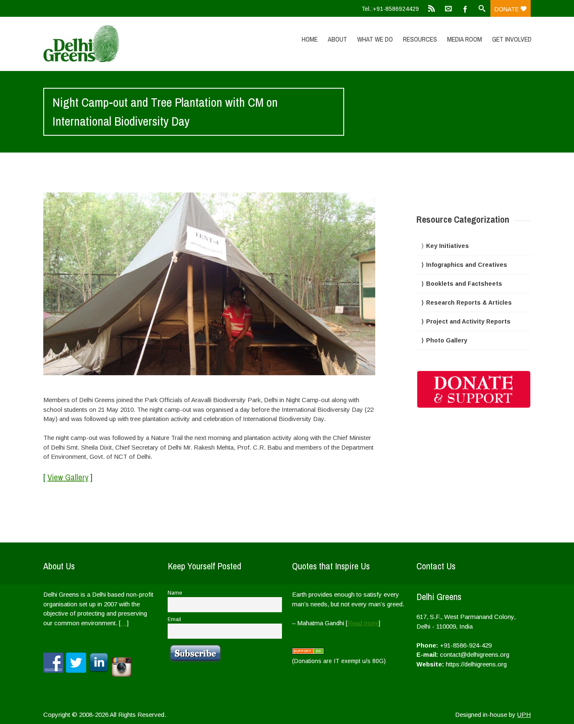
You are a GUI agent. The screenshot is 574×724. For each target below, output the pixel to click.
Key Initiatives (447, 245)
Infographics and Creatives (466, 264)
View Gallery (67, 477)
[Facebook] (465, 8)
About (337, 39)
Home (310, 39)
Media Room (464, 39)
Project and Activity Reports (468, 321)
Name (175, 593)
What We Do (375, 39)
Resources (420, 39)
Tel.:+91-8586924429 (390, 8)
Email (174, 619)
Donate (508, 9)
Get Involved (512, 39)
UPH (524, 714)
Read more (363, 623)
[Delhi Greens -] (116, 43)
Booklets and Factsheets (464, 283)
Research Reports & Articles (469, 302)
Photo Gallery (446, 340)
